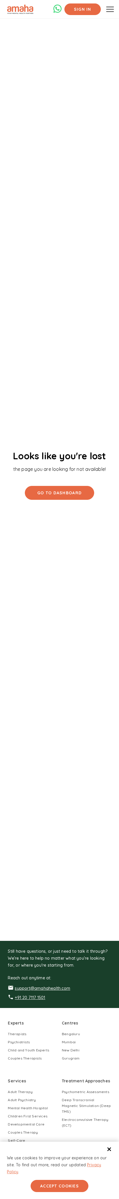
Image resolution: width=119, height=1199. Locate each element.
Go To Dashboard (59, 492)
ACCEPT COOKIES (59, 1186)
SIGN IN (82, 9)
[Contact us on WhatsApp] (57, 11)
